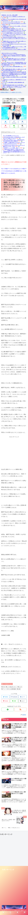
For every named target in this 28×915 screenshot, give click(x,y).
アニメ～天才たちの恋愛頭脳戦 (9, 689)
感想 (19, 689)
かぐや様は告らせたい (7, 684)
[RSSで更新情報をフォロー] (20, 709)
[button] (25, 440)
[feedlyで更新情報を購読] (7, 709)
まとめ (20, 686)
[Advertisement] (14, 452)
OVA (4, 686)
